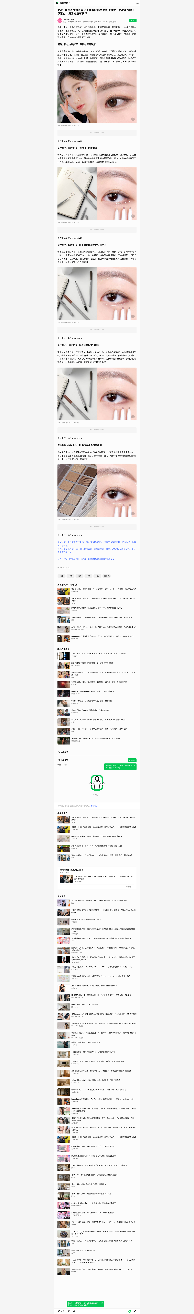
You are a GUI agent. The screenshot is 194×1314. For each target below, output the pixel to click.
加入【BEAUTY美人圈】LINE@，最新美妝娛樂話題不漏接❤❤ (85, 559)
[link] (69, 1311)
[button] (61, 1311)
